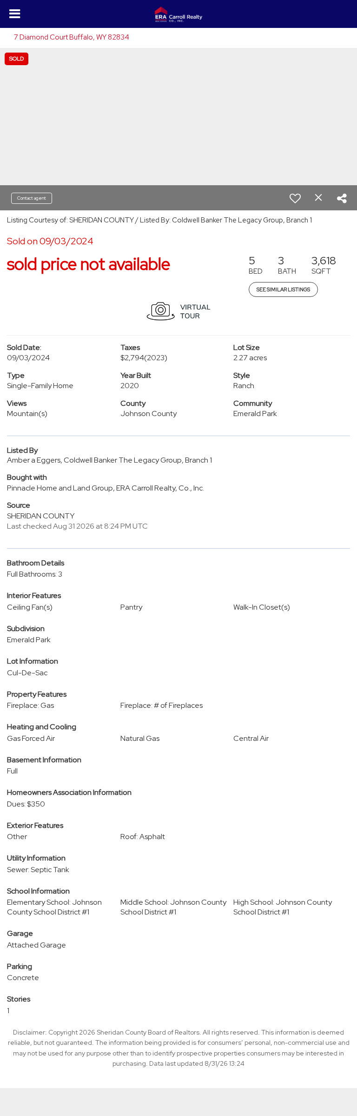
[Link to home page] (178, 14)
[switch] (295, 198)
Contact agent (31, 198)
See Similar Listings (283, 289)
